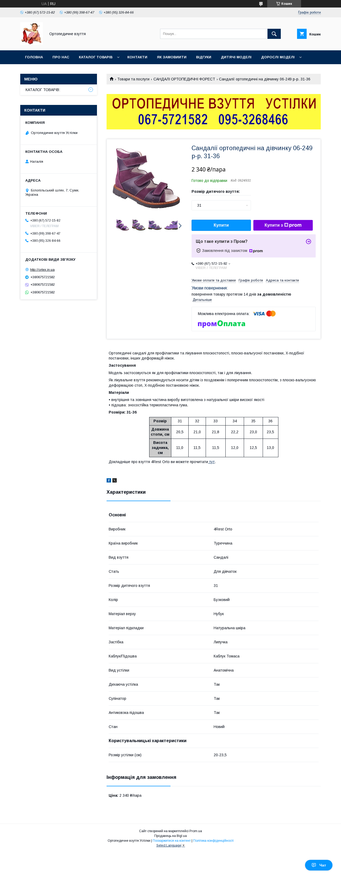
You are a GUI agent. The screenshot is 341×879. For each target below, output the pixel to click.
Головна (34, 57)
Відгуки (203, 57)
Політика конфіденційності (213, 841)
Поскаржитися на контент (172, 841)
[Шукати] (274, 34)
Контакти (137, 57)
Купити (221, 225)
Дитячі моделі (236, 57)
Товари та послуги (133, 79)
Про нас (60, 57)
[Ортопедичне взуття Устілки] (31, 43)
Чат (322, 865)
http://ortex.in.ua (42, 270)
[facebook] (109, 481)
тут (212, 462)
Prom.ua (195, 831)
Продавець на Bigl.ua (170, 836)
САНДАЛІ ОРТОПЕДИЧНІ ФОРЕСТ (184, 79)
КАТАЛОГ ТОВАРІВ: (43, 90)
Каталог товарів (95, 57)
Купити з (274, 225)
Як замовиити (171, 57)
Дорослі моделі (278, 57)
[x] (114, 481)
